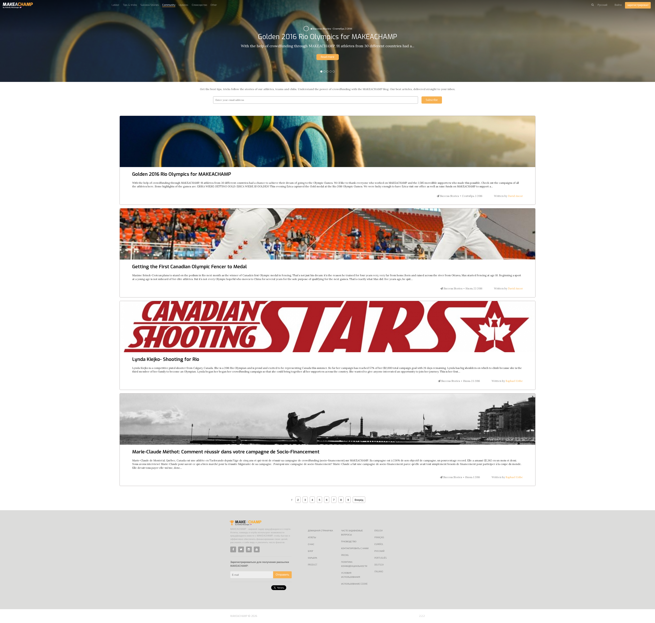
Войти (618, 5)
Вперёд (359, 500)
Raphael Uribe (514, 381)
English (378, 530)
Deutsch (379, 564)
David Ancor (515, 196)
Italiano (378, 571)
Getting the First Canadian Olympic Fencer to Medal (189, 266)
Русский (379, 551)
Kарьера (312, 558)
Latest (115, 5)
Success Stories (323, 28)
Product (312, 564)
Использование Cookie (354, 584)
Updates (183, 5)
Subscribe (432, 100)
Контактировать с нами (355, 548)
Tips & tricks (130, 5)
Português (380, 558)
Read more (327, 57)
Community (168, 5)
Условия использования (350, 575)
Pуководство (348, 541)
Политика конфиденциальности (354, 564)
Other (213, 5)
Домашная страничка (320, 530)
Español (378, 544)
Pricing (345, 555)
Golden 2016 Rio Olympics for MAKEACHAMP (181, 174)
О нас (311, 544)
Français (379, 537)
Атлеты (312, 537)
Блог (310, 551)
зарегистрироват (638, 5)
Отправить (282, 574)
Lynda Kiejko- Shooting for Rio (165, 359)
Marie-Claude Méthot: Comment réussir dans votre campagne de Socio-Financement (225, 452)
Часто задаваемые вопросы (352, 532)
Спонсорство (199, 5)
